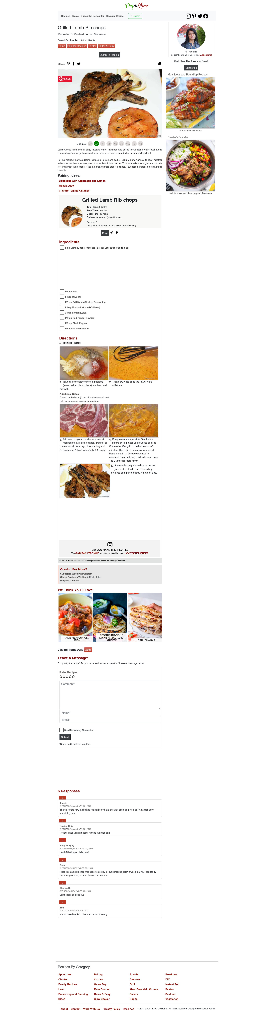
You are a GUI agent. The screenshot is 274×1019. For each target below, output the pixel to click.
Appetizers (64, 974)
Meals (75, 16)
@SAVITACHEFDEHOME (87, 553)
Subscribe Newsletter (92, 16)
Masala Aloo (66, 185)
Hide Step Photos (71, 342)
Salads (134, 994)
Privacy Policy (111, 1009)
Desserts (135, 979)
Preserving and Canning (73, 994)
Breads (134, 974)
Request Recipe (115, 16)
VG (128, 143)
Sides (61, 999)
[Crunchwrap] (145, 617)
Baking (98, 974)
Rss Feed (128, 1009)
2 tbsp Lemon (76, 312)
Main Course (101, 989)
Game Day (100, 984)
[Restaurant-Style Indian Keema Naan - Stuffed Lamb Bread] (110, 617)
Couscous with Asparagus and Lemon (82, 180)
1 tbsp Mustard (82, 307)
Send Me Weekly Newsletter (78, 730)
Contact (75, 1009)
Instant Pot (172, 984)
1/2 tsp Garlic (77, 328)
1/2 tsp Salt (71, 291)
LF (109, 143)
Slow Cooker (102, 999)
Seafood (170, 994)
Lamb (62, 46)
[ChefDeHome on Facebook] (205, 16)
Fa (140, 143)
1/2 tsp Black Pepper (76, 323)
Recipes (65, 16)
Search (136, 16)
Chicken (63, 979)
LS (121, 143)
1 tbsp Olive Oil (73, 296)
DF (90, 143)
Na (115, 143)
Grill (132, 984)
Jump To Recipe (109, 54)
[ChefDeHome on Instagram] (188, 16)
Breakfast (171, 974)
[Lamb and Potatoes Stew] (75, 617)
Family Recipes (67, 984)
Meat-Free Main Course (144, 989)
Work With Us (91, 1009)
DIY (167, 979)
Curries (98, 979)
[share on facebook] (73, 63)
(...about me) (206, 54)
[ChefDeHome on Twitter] (199, 16)
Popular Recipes (76, 46)
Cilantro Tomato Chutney (74, 190)
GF (96, 143)
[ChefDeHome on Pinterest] (194, 16)
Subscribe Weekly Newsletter (76, 573)
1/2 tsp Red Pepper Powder (79, 318)
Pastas (169, 989)
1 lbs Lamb (97, 247)
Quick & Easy (106, 46)
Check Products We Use (73, 577)
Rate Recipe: (68, 672)
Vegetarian (171, 999)
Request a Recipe (69, 580)
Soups (134, 999)
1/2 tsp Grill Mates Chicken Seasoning (85, 302)
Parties (92, 46)
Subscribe (191, 67)
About (64, 1009)
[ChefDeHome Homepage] (137, 5)
